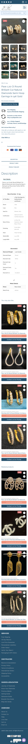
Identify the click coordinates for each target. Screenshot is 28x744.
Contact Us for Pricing (10, 104)
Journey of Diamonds (8, 686)
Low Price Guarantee (8, 642)
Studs (17, 498)
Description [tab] (14, 159)
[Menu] (25, 7)
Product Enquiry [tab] (14, 167)
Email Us (4, 725)
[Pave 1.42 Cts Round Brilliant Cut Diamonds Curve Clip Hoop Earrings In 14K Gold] (14, 356)
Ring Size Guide (6, 701)
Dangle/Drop (10, 578)
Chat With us (5, 137)
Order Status (5, 647)
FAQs (3, 717)
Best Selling (4, 371)
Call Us (3, 722)
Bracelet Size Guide (7, 699)
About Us (4, 711)
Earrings (14, 371)
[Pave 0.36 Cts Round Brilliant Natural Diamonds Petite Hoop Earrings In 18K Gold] (14, 436)
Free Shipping (5, 637)
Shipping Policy (6, 673)
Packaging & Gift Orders (9, 653)
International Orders (7, 670)
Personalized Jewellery (8, 645)
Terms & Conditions (7, 668)
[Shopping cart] (23, 2)
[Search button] (24, 13)
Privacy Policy (5, 665)
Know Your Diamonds (8, 688)
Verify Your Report (7, 650)
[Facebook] (2, 2)
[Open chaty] (24, 740)
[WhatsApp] (10, 2)
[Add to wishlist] (1, 142)
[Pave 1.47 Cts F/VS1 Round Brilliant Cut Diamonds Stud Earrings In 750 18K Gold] (14, 523)
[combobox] (12, 13)
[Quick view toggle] (24, 310)
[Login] (26, 2)
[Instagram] (8, 2)
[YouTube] (6, 2)
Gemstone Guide (6, 696)
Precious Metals (6, 691)
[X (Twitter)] (4, 2)
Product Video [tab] (14, 163)
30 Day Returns (6, 639)
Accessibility (5, 676)
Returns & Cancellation (8, 663)
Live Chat (4, 719)
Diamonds (9, 371)
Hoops (17, 371)
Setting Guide (5, 694)
